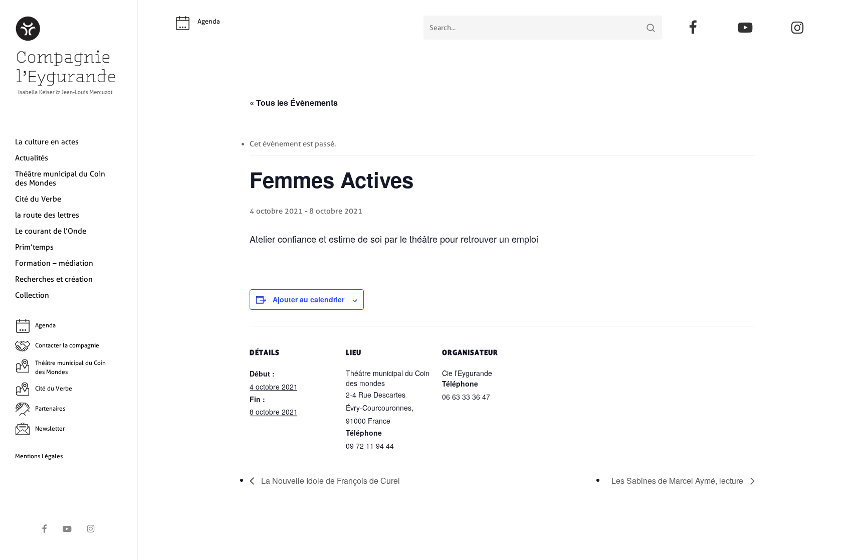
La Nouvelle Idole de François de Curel (329, 480)
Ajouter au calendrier (308, 299)
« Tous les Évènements (294, 102)
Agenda (208, 21)
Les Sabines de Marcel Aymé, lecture (678, 480)
